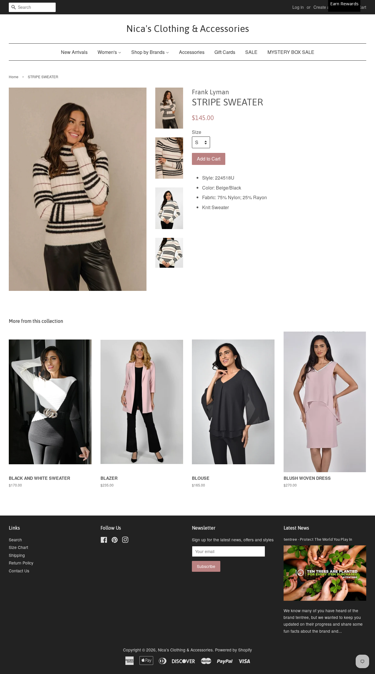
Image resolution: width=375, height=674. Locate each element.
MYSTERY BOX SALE (290, 52)
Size (196, 132)
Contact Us (19, 571)
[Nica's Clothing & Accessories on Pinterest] (114, 541)
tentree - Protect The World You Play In (318, 539)
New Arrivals (74, 52)
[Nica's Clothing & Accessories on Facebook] (103, 541)
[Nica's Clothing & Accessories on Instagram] (125, 541)
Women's (108, 52)
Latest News (296, 527)
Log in (298, 7)
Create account (327, 7)
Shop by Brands (148, 52)
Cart (362, 7)
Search (15, 539)
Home (13, 76)
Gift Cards (224, 52)
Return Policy (21, 563)
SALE (251, 52)
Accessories (191, 52)
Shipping (17, 555)
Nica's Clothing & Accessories (187, 28)
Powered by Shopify (233, 650)
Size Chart (18, 547)
